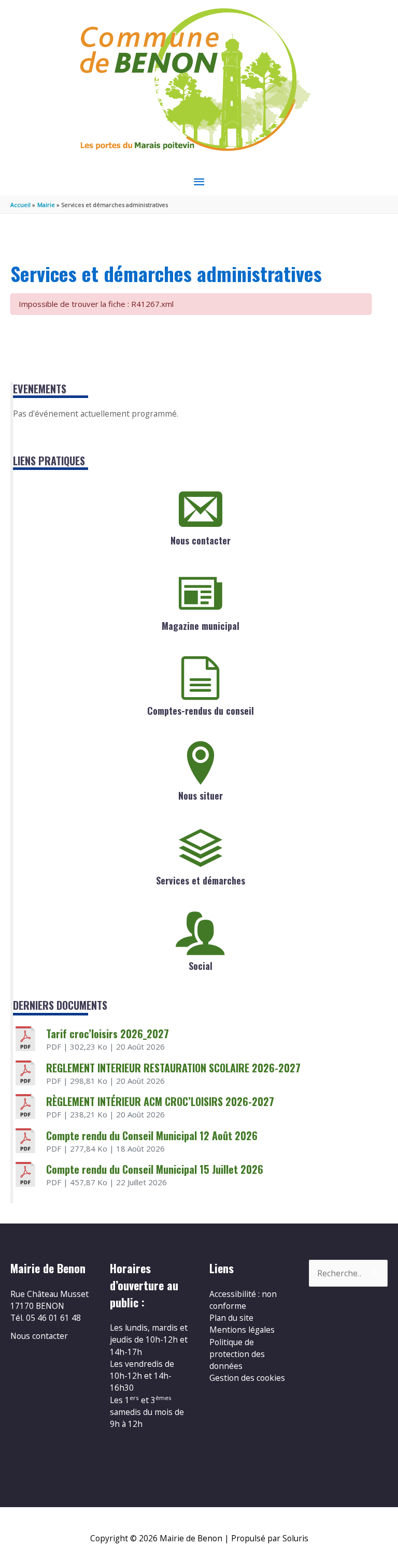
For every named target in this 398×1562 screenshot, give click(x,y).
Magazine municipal (200, 625)
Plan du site (231, 1317)
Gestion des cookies (247, 1377)
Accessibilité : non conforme (243, 1300)
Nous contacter (200, 540)
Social (200, 965)
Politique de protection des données (237, 1354)
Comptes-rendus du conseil (200, 710)
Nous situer (200, 795)
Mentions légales (242, 1329)
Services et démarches (200, 880)
